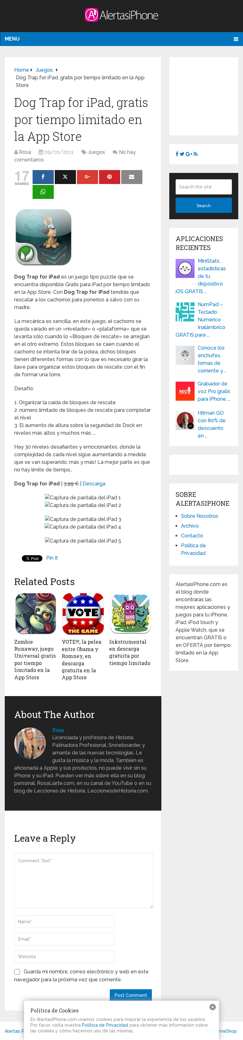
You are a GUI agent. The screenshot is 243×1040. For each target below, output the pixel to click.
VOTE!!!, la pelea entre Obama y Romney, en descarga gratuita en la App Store (81, 659)
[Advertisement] (209, 95)
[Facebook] (43, 177)
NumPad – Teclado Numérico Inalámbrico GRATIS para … (200, 319)
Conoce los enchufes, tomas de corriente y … (212, 359)
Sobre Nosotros (199, 516)
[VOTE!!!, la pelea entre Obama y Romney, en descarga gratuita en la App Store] (83, 613)
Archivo (190, 526)
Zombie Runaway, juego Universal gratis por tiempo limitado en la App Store (35, 659)
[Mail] (131, 177)
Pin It (52, 558)
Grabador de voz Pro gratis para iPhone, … (214, 391)
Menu (12, 39)
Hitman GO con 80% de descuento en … (212, 424)
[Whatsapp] (43, 192)
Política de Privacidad (105, 1025)
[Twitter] (65, 177)
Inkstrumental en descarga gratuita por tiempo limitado (129, 652)
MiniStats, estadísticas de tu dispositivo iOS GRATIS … (201, 276)
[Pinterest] (109, 177)
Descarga (94, 484)
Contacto (192, 536)
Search (203, 205)
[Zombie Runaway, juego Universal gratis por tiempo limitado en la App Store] (35, 613)
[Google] (87, 177)
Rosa (25, 152)
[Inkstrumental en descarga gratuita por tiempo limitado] (130, 613)
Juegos (96, 152)
